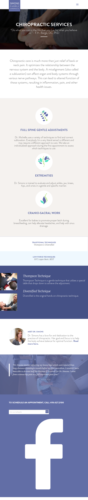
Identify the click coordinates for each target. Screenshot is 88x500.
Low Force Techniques (44, 258)
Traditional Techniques (44, 243)
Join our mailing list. (16, 413)
